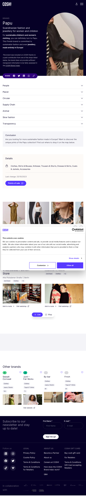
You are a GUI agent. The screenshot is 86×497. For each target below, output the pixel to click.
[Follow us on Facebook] (6, 460)
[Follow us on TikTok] (6, 468)
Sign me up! (51, 437)
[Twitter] (18, 75)
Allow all (70, 265)
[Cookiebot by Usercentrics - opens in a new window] (73, 230)
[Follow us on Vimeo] (13, 468)
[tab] (37, 315)
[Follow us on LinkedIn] (6, 453)
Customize (41, 265)
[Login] (76, 4)
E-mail (67, 421)
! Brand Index (12, 65)
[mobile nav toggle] (82, 4)
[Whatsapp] (28, 75)
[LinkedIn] (23, 75)
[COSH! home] (7, 4)
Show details (74, 258)
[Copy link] (33, 75)
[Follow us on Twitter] (13, 460)
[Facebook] (14, 75)
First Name (47, 421)
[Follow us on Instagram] (13, 453)
